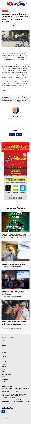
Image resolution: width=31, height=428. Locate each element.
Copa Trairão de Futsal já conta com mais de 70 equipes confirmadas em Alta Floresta (15, 234)
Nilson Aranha (7, 237)
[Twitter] (13, 134)
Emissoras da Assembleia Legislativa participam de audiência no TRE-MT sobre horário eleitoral (14, 293)
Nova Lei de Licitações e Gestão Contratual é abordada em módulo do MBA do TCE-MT (15, 263)
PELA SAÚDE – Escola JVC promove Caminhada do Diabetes (8, 99)
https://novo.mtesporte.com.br (15, 118)
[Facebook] (10, 134)
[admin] (15, 110)
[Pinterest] (17, 134)
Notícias (5, 11)
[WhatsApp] (20, 134)
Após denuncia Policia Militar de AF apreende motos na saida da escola (22, 99)
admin (16, 25)
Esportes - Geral (6, 391)
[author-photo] (2, 238)
